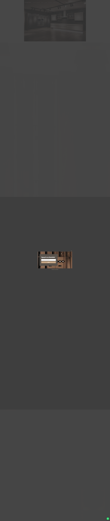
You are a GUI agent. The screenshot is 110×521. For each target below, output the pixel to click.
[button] (108, 518)
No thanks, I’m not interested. (55, 269)
